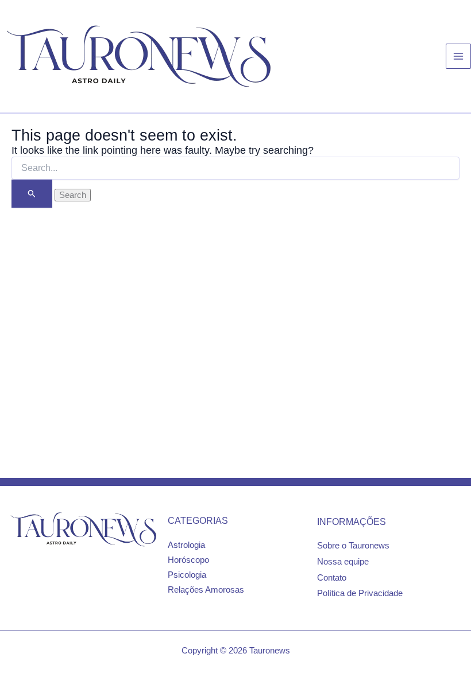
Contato (331, 577)
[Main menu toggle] (458, 56)
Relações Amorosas (206, 589)
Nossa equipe (343, 561)
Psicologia (187, 574)
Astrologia (186, 545)
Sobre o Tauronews (353, 545)
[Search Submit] (31, 194)
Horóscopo (188, 560)
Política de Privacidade (360, 593)
